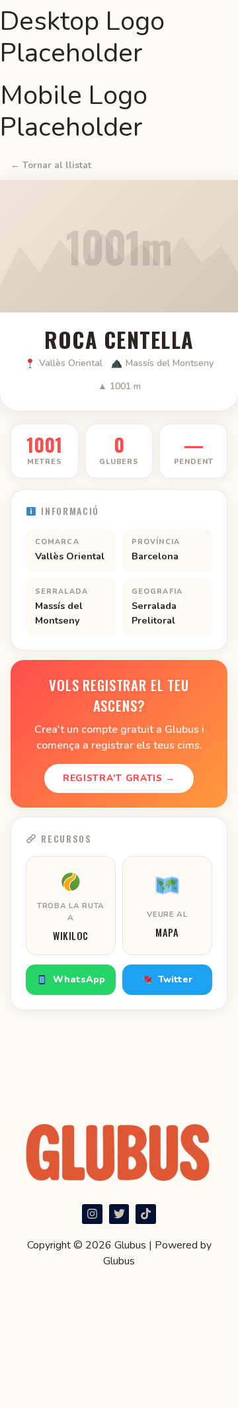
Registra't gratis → (119, 778)
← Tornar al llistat (51, 165)
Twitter (175, 979)
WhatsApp (79, 979)
